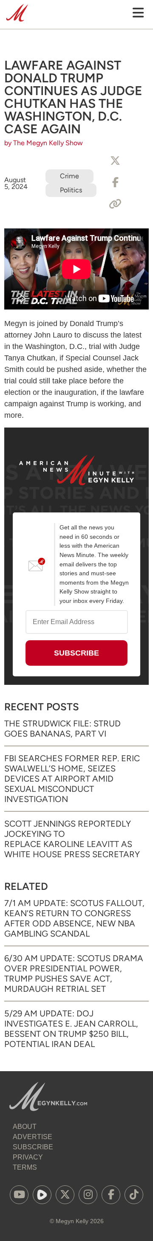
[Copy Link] (115, 204)
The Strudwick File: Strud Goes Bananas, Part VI (62, 728)
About (25, 1126)
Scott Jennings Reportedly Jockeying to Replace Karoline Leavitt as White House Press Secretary (72, 839)
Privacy (28, 1157)
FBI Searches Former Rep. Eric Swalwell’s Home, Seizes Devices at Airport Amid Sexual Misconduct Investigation (72, 778)
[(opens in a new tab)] (19, 1194)
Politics (71, 190)
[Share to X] (115, 161)
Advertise (32, 1136)
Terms (25, 1167)
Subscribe (33, 1147)
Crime (69, 176)
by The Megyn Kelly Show (43, 143)
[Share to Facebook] (115, 182)
